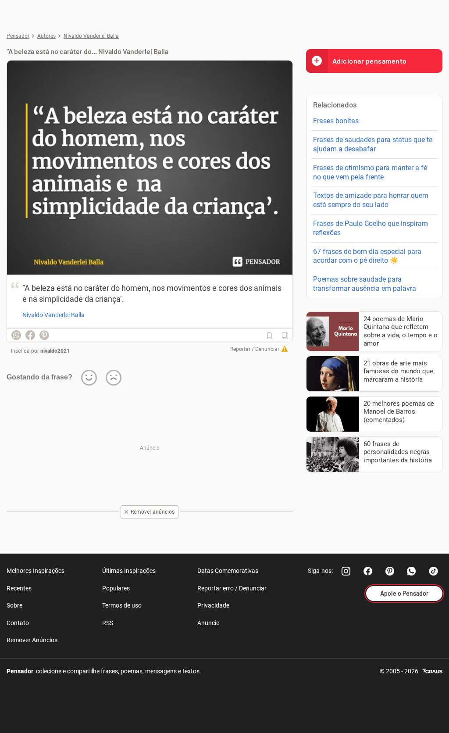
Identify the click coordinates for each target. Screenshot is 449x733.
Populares (116, 588)
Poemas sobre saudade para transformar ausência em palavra (364, 284)
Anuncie (208, 622)
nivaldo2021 (55, 351)
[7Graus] (432, 670)
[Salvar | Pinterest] (44, 335)
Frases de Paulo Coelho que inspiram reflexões (370, 228)
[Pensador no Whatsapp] (411, 571)
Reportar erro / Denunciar (232, 588)
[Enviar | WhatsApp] (16, 335)
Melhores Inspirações (35, 570)
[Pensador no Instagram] (346, 571)
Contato (18, 622)
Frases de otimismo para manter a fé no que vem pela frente (370, 172)
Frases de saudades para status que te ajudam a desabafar (372, 144)
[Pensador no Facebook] (368, 571)
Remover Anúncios (32, 640)
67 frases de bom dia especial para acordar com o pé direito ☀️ (367, 256)
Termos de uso (122, 605)
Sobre (14, 605)
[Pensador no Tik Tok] (433, 571)
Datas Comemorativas (227, 570)
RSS (107, 622)
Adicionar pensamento (369, 61)
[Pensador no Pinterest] (390, 571)
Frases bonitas (336, 121)
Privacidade (213, 605)
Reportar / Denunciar (254, 349)
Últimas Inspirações (129, 570)
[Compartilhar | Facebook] (30, 335)
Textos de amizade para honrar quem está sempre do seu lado (370, 200)
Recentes (19, 588)
